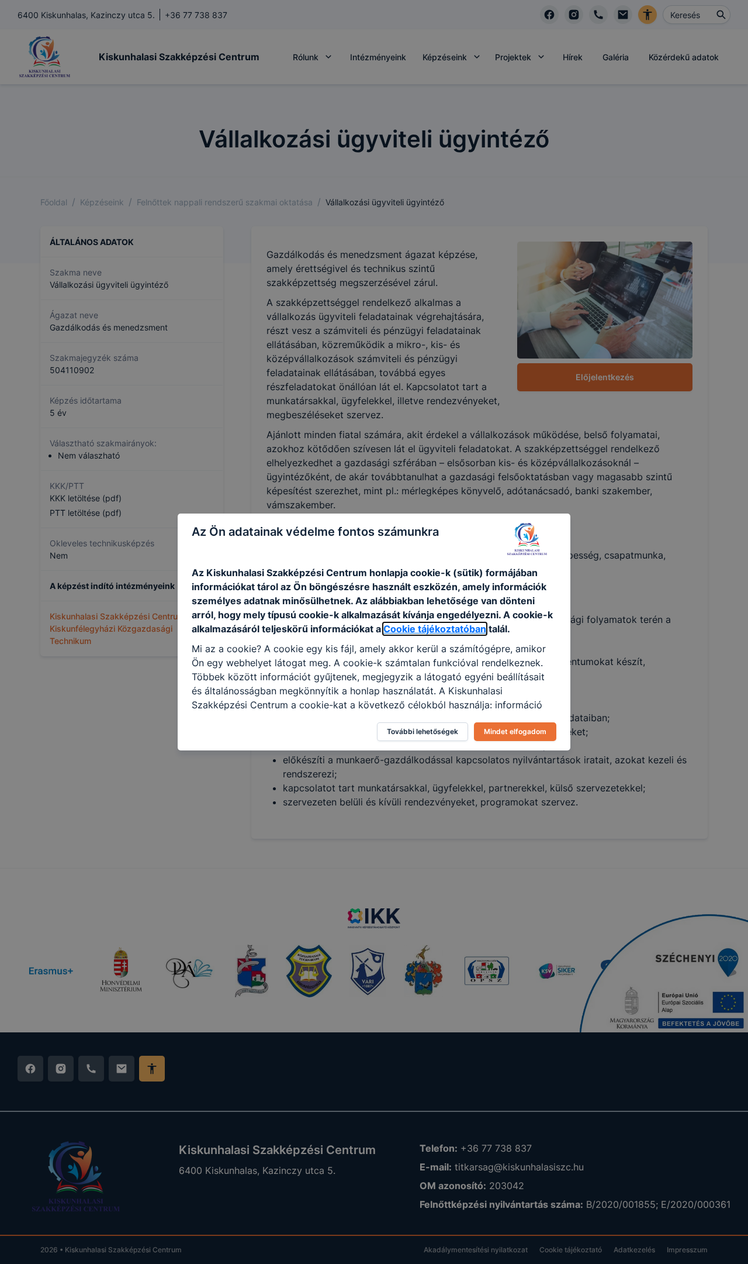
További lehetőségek (422, 731)
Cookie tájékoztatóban (434, 629)
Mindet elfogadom (515, 731)
